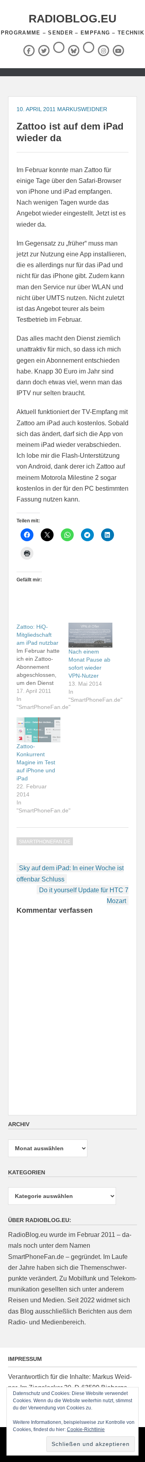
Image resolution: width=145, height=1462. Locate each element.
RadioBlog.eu (72, 18)
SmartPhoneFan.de (44, 842)
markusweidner (82, 109)
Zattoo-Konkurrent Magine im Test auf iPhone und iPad (36, 762)
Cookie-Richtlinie (86, 1429)
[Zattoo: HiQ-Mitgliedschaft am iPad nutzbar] (42, 667)
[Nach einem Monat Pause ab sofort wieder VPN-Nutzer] (90, 635)
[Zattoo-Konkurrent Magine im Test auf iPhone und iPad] (38, 729)
